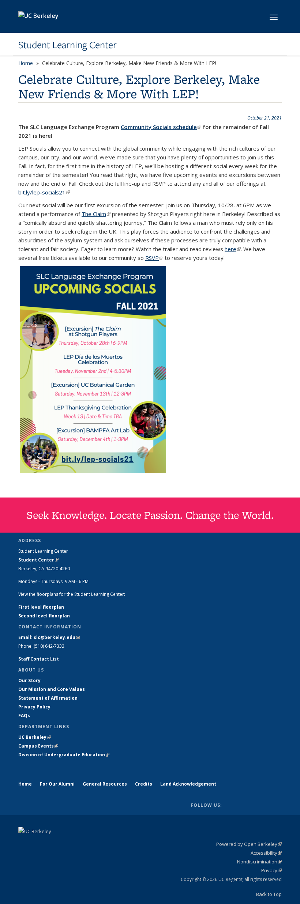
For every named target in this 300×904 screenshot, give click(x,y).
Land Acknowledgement (188, 784)
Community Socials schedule (161, 127)
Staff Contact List (38, 659)
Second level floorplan (44, 616)
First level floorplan (41, 607)
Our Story (29, 680)
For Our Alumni (57, 784)
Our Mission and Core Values (51, 689)
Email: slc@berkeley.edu (49, 637)
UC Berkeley (34, 737)
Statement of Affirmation (48, 698)
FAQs (24, 715)
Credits (143, 784)
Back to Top (269, 894)
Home (25, 63)
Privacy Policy (34, 707)
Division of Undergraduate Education (63, 755)
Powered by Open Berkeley (249, 844)
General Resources (105, 784)
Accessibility (266, 853)
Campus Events (38, 746)
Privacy (271, 870)
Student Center (38, 560)
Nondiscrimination (259, 861)
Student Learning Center (67, 45)
